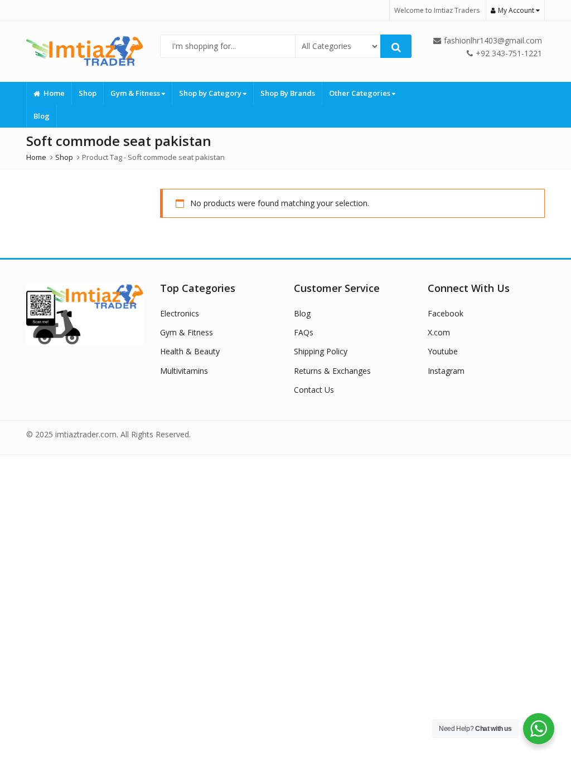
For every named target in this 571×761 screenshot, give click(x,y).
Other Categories (360, 93)
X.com (439, 332)
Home (54, 93)
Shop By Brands (287, 93)
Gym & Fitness (136, 93)
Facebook (445, 313)
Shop (87, 93)
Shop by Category (211, 93)
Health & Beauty (190, 351)
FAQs (303, 332)
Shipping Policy (320, 351)
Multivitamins (184, 370)
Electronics (179, 313)
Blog (41, 116)
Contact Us (314, 389)
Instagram (446, 370)
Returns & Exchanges (332, 370)
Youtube (443, 351)
